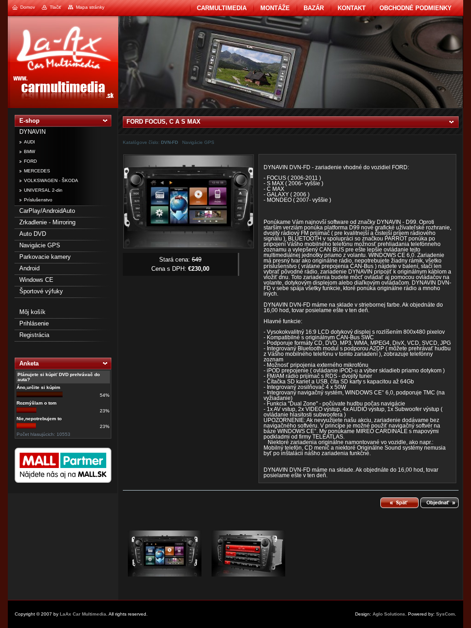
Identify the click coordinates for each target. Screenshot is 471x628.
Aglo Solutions (389, 614)
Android (29, 268)
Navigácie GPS (39, 245)
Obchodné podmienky (415, 8)
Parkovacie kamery (45, 256)
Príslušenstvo (38, 199)
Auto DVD (32, 233)
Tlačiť (55, 7)
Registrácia (34, 334)
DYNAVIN (32, 131)
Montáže (275, 8)
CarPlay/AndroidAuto (47, 210)
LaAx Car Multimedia (83, 614)
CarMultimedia (222, 8)
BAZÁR (314, 8)
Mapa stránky (90, 7)
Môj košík (32, 311)
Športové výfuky (41, 291)
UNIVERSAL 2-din (43, 190)
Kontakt (352, 8)
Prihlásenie (34, 323)
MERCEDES (37, 170)
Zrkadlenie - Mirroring (47, 222)
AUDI (29, 141)
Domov (27, 7)
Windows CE (36, 279)
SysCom (445, 614)
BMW (29, 151)
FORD (30, 161)
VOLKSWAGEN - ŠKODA (51, 180)
